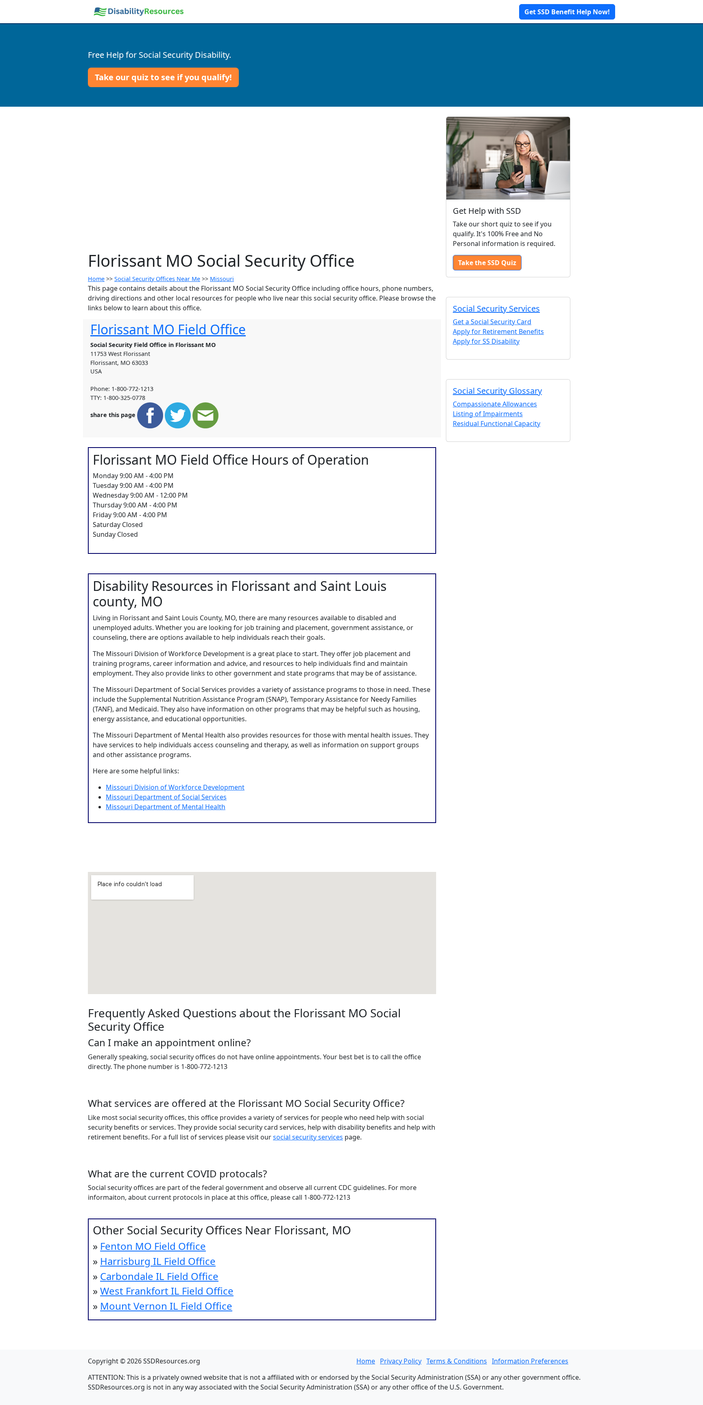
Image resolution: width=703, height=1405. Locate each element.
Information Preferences (530, 1361)
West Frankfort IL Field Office (167, 1290)
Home (96, 279)
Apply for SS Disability (486, 341)
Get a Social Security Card (492, 321)
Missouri (222, 279)
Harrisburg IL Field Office (158, 1261)
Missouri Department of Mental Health (165, 806)
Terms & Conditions (456, 1361)
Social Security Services (496, 308)
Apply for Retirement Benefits (498, 331)
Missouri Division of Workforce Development (175, 787)
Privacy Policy (400, 1361)
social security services (308, 1137)
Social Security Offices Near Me (157, 279)
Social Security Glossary (497, 390)
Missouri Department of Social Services (166, 797)
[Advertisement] (262, 190)
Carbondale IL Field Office (159, 1276)
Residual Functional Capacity (496, 423)
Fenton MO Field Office (153, 1246)
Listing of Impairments (488, 413)
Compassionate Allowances (495, 404)
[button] (163, 77)
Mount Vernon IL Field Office (166, 1306)
